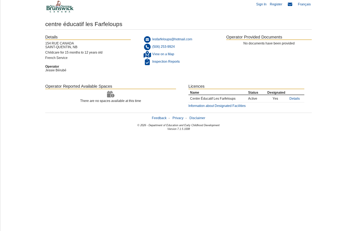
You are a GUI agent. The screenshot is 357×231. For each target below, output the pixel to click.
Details (294, 98)
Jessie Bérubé (55, 70)
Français (304, 4)
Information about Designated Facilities (217, 106)
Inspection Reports (166, 61)
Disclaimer (197, 118)
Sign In (261, 4)
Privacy (178, 118)
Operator (52, 66)
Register (276, 4)
